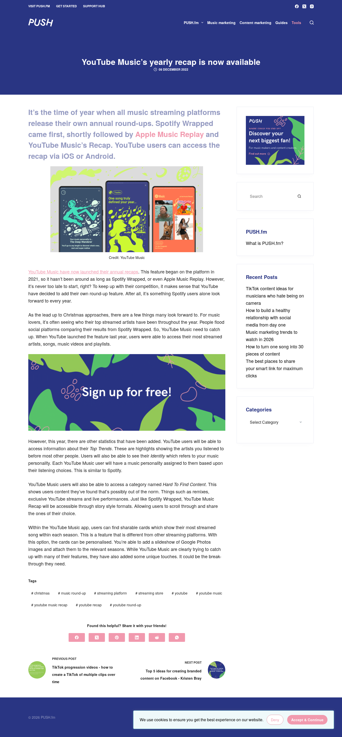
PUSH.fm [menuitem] (191, 22)
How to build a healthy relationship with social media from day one (268, 317)
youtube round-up (125, 604)
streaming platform (110, 593)
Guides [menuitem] (281, 22)
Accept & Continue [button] (307, 719)
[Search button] (299, 196)
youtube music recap (49, 604)
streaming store (149, 593)
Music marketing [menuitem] (221, 22)
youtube (180, 593)
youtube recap (89, 604)
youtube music (209, 593)
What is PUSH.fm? (264, 243)
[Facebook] (297, 6)
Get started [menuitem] (66, 6)
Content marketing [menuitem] (255, 22)
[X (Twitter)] (304, 6)
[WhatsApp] (177, 637)
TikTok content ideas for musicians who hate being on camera (275, 295)
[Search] (312, 23)
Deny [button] (275, 719)
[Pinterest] (117, 637)
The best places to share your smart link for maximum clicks (274, 368)
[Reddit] (157, 637)
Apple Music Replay (169, 134)
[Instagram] (312, 6)
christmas (40, 593)
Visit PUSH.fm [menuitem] (39, 6)
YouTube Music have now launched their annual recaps (83, 271)
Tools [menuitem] (296, 22)
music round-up (72, 593)
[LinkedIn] (137, 637)
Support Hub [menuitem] (94, 6)
